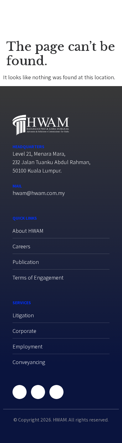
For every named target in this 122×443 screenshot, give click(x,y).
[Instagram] (56, 392)
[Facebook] (20, 392)
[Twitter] (38, 392)
